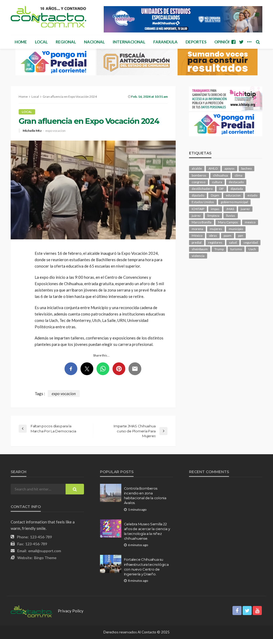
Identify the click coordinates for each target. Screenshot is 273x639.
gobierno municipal (234, 202)
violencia (198, 256)
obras (213, 235)
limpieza (213, 216)
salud (233, 242)
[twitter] (241, 42)
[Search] (257, 42)
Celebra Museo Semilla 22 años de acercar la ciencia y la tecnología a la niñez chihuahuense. (147, 531)
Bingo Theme (45, 557)
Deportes (196, 41)
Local (41, 41)
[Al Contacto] (48, 16)
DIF (221, 189)
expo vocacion (55, 131)
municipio (236, 229)
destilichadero (202, 189)
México (197, 235)
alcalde (197, 168)
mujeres (216, 229)
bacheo (246, 168)
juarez (245, 209)
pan (240, 235)
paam (227, 235)
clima (238, 175)
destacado (236, 182)
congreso (198, 182)
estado (252, 195)
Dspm (215, 195)
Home (21, 41)
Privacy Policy (70, 610)
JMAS (230, 209)
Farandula (165, 41)
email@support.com (44, 550)
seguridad (250, 242)
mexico (250, 222)
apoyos (229, 168)
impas (215, 209)
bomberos (199, 175)
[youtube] (257, 610)
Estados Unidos (203, 202)
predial (197, 242)
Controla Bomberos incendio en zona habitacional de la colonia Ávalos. (145, 495)
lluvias (230, 216)
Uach (252, 249)
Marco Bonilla (201, 222)
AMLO (213, 168)
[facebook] (233, 42)
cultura (217, 182)
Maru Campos (228, 222)
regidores (215, 242)
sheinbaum (200, 249)
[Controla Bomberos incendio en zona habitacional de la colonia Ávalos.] (110, 493)
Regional (66, 41)
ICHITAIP (198, 209)
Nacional (94, 41)
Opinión (222, 41)
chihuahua (220, 175)
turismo (236, 249)
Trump (219, 249)
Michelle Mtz (32, 131)
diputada (237, 189)
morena (197, 229)
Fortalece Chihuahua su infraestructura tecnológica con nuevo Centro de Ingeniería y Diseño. (146, 566)
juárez (196, 216)
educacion (233, 195)
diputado (198, 195)
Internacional (129, 41)
